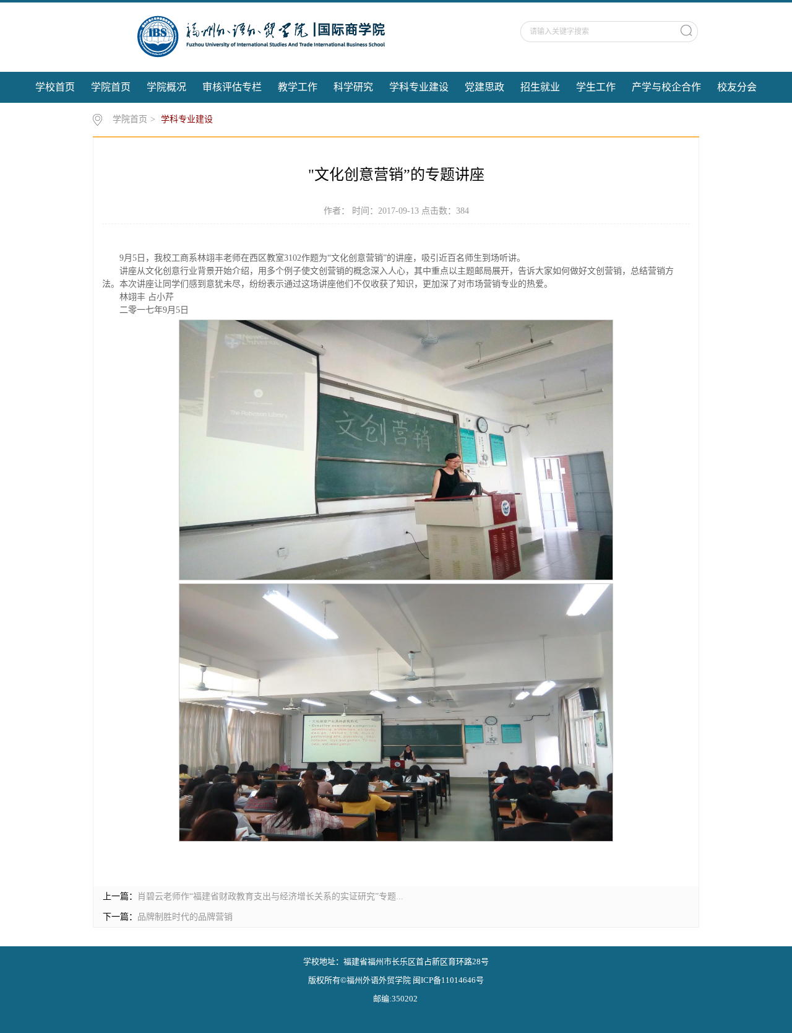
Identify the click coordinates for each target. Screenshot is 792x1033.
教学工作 (297, 87)
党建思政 (484, 87)
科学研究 (353, 87)
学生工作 (596, 87)
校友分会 (737, 87)
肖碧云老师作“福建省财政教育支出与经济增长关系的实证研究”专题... (270, 896)
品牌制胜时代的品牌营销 (185, 917)
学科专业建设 (419, 87)
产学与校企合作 (666, 87)
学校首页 (55, 87)
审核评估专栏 (232, 87)
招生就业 (540, 87)
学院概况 (166, 87)
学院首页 (111, 87)
